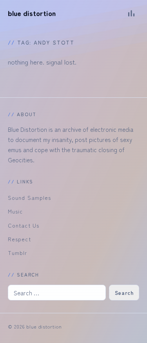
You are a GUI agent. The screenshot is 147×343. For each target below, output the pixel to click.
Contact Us (23, 225)
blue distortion (32, 13)
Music (15, 211)
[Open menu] (131, 13)
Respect (19, 239)
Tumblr (17, 253)
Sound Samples (29, 197)
